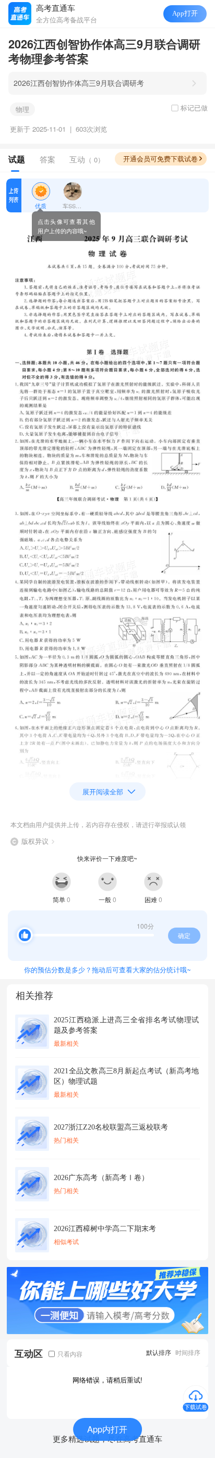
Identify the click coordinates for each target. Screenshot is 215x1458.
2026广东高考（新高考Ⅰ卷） (101, 1177)
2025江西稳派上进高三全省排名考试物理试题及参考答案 (126, 1025)
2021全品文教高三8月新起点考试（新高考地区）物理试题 (126, 1076)
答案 (47, 159)
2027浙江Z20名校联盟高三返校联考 (111, 1127)
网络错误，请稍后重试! (107, 1380)
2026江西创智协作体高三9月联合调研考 (79, 83)
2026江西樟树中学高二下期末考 (105, 1228)
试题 (16, 159)
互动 (86, 159)
